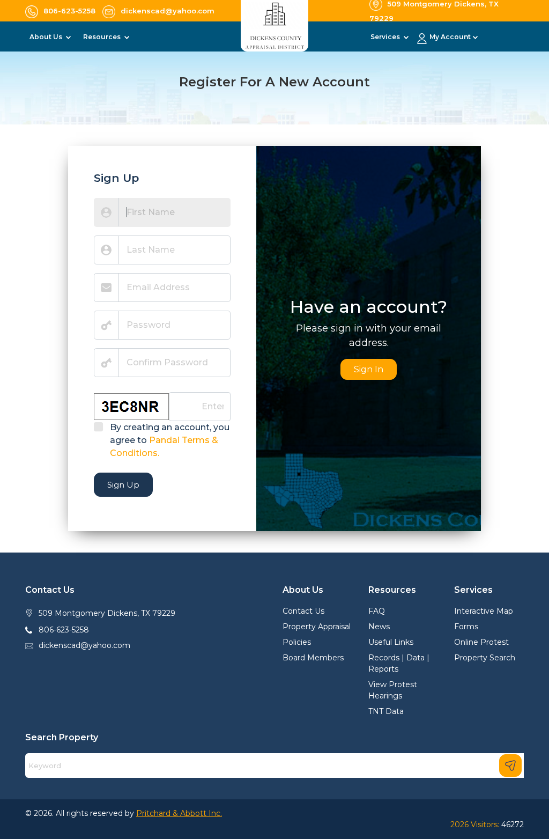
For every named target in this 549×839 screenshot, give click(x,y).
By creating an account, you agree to (169, 440)
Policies (297, 642)
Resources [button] (102, 37)
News (379, 626)
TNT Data (386, 711)
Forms (466, 626)
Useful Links (390, 642)
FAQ (376, 611)
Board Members (313, 658)
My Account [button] (450, 37)
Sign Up (123, 485)
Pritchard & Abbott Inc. (179, 813)
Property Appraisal (317, 626)
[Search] (510, 765)
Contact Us (303, 611)
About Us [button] (46, 37)
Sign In (368, 369)
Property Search (484, 658)
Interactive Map (483, 611)
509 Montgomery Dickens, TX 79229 (107, 613)
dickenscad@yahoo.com (84, 645)
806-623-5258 (64, 630)
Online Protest (481, 642)
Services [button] (386, 37)
